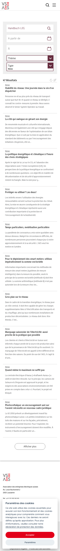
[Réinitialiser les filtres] (51, 80)
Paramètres (30, 542)
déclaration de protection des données (24, 527)
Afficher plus (30, 446)
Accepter (30, 535)
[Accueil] (5, 8)
